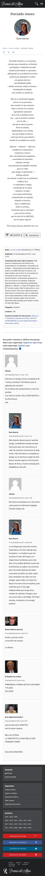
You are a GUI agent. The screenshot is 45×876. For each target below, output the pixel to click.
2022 (11, 820)
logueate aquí (24, 346)
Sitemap (11, 862)
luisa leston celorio (12, 323)
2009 (15, 827)
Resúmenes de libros (11, 797)
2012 (29, 824)
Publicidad (12, 866)
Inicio (5, 48)
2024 (15, 817)
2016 (11, 824)
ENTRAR (9, 773)
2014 (20, 824)
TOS (19, 864)
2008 (20, 827)
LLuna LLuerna (15, 250)
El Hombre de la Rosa (21, 318)
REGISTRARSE (11, 777)
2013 (25, 824)
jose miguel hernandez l (28, 321)
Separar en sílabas (11, 793)
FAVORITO (34, 236)
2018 (29, 820)
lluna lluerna (14, 48)
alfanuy (34, 316)
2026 (6, 817)
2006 (29, 827)
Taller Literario (9, 800)
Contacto (25, 864)
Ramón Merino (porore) (14, 629)
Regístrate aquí (29, 343)
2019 (25, 820)
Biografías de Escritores (12, 804)
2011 (6, 827)
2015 (15, 824)
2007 (25, 827)
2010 (11, 827)
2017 (6, 824)
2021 (15, 820)
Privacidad (12, 864)
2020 (20, 820)
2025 (11, 817)
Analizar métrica (10, 789)
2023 (6, 820)
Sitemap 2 (18, 862)
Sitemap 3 (26, 862)
